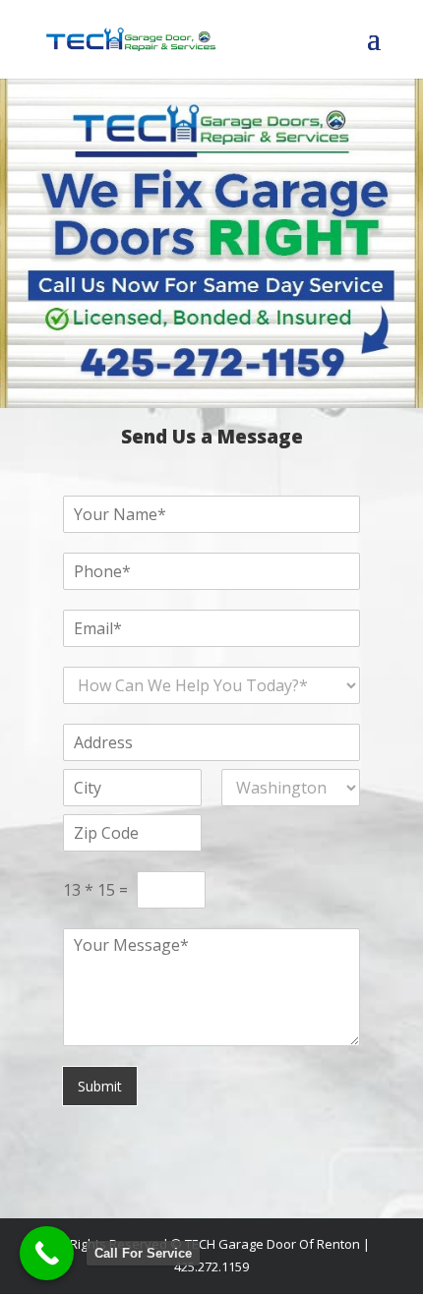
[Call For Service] (47, 1253)
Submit (100, 1086)
